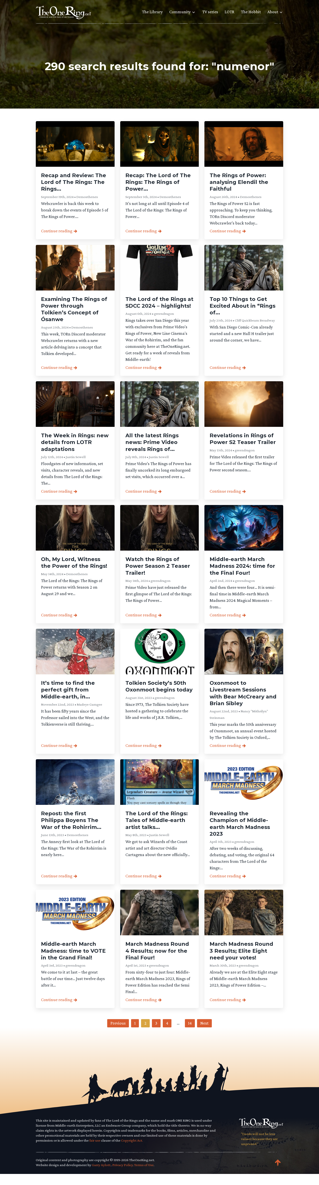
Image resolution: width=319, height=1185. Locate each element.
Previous (118, 1023)
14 (190, 1023)
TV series (210, 11)
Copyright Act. (132, 1140)
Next (204, 1023)
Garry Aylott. (101, 1165)
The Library (152, 11)
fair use (94, 1140)
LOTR (229, 11)
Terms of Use (144, 1165)
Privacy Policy (122, 1165)
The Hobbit (251, 11)
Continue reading (56, 230)
